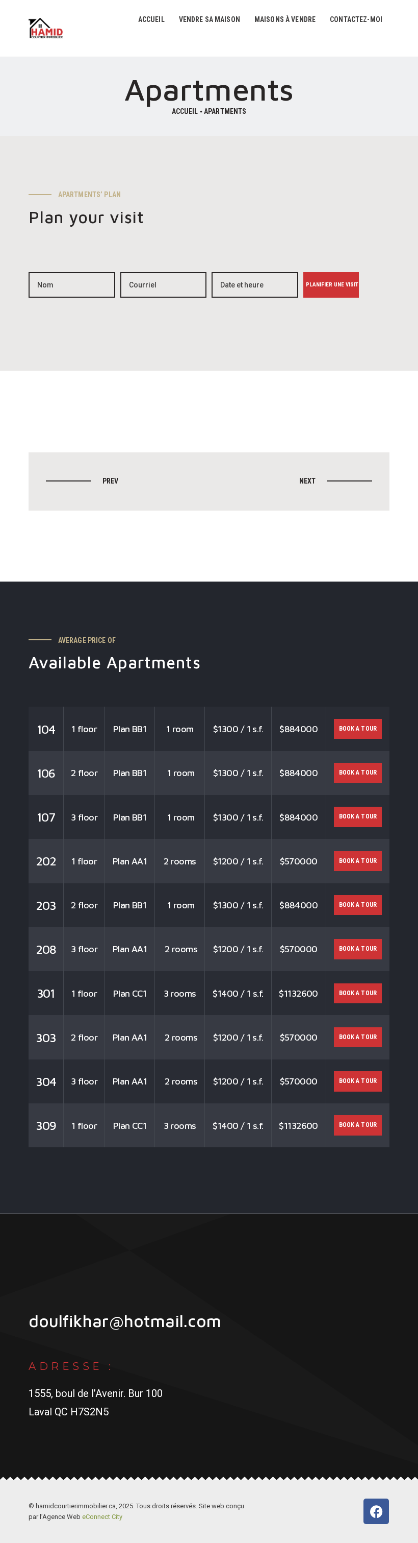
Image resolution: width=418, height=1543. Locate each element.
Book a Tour (358, 728)
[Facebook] (376, 1511)
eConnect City (102, 1517)
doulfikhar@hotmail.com (125, 1320)
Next (307, 481)
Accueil (185, 111)
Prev (110, 481)
